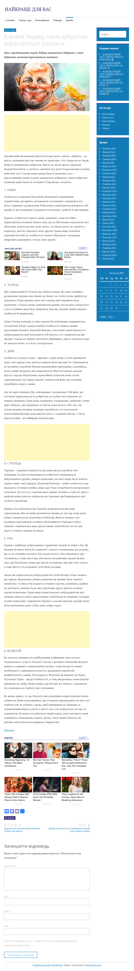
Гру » (111, 316)
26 (131, 302)
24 (121, 302)
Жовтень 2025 (109, 166)
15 (111, 296)
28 (107, 308)
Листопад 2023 (109, 230)
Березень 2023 (109, 254)
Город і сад (24, 20)
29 (111, 308)
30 (116, 308)
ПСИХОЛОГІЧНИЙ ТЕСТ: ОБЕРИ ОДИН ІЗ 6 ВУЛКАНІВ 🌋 (111, 74)
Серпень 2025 (109, 173)
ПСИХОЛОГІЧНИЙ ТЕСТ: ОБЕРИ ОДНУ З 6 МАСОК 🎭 (111, 65)
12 (131, 290)
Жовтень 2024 (109, 194)
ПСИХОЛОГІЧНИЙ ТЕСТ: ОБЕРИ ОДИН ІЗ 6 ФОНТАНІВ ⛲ (111, 57)
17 (121, 296)
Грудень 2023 (109, 226)
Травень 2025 (109, 183)
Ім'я (6, 896)
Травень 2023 (109, 247)
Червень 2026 (109, 155)
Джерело (9, 730)
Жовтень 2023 (109, 233)
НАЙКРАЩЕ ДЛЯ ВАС (28, 9)
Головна (10, 20)
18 (126, 296)
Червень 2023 (109, 244)
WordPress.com (93, 965)
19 (131, 296)
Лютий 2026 (108, 162)
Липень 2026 (108, 151)
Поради (57, 20)
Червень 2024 (109, 205)
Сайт (6, 926)
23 (116, 302)
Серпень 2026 (109, 148)
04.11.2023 (10, 30)
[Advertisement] (47, 136)
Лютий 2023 (108, 258)
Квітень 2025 (108, 187)
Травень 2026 (109, 159)
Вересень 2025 (109, 169)
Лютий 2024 (108, 219)
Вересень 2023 (109, 237)
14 (107, 296)
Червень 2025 (109, 180)
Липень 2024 (108, 201)
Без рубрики (108, 113)
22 (111, 302)
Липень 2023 (108, 240)
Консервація (42, 20)
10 (121, 290)
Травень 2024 (109, 208)
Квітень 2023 (108, 251)
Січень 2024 (108, 222)
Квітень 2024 (108, 212)
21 (107, 302)
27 (101, 308)
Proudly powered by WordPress (47, 965)
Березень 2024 (109, 215)
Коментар (10, 866)
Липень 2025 (108, 176)
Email (7, 911)
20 (101, 302)
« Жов (102, 316)
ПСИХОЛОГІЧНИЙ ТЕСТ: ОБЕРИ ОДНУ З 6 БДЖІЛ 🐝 (111, 91)
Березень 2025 (109, 190)
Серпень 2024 (109, 198)
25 (126, 302)
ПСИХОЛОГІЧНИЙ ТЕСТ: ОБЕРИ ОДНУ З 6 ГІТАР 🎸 (111, 82)
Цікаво (69, 20)
